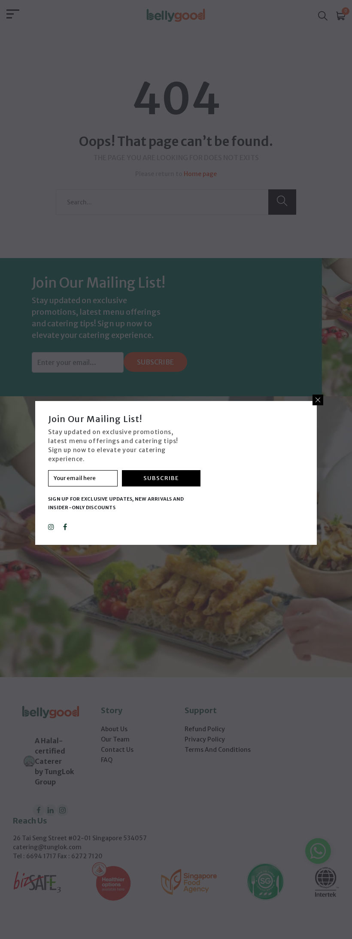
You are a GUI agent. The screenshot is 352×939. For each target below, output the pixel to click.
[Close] (318, 400)
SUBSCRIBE (161, 478)
